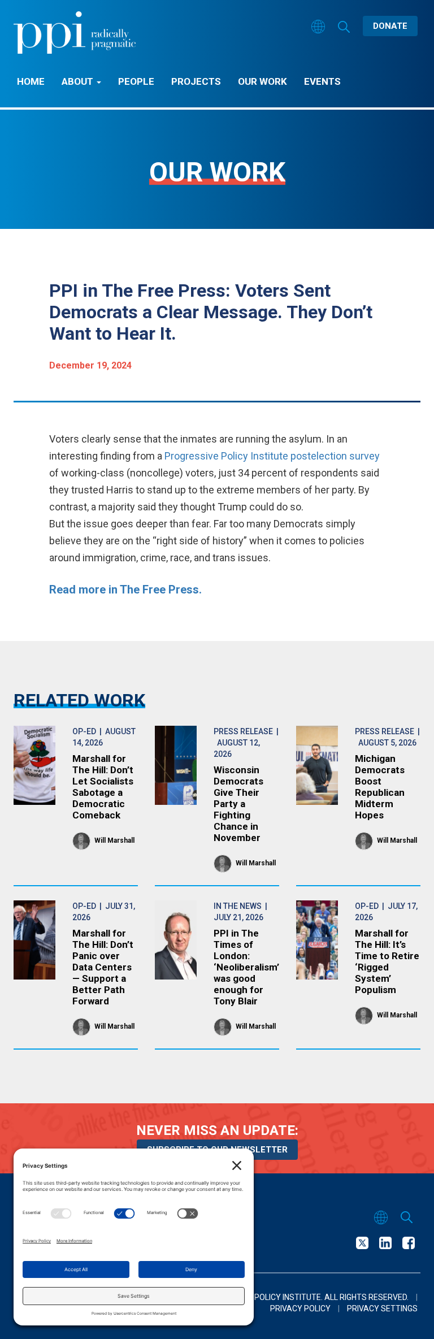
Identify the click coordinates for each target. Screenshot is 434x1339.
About (79, 81)
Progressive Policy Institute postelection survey (272, 456)
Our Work (262, 81)
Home (31, 81)
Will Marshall (114, 840)
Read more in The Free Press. (125, 589)
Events (322, 81)
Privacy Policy (300, 1308)
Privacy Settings (382, 1308)
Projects (196, 81)
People (136, 81)
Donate (390, 26)
